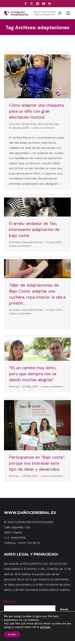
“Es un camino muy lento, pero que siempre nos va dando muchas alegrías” (32, 374)
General (43, 124)
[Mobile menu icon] (68, 13)
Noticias (54, 124)
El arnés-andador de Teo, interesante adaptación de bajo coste (34, 229)
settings (45, 627)
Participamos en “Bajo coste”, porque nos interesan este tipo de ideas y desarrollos (37, 463)
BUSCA (9, 601)
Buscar (64, 609)
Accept (12, 634)
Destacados (29, 124)
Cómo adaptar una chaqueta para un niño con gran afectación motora (36, 111)
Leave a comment (43, 127)
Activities (15, 124)
